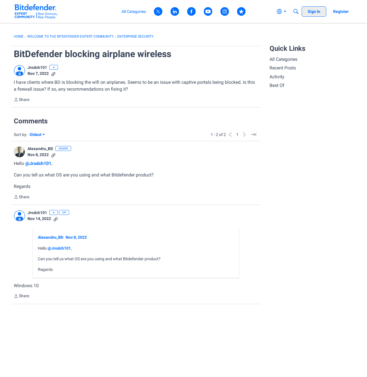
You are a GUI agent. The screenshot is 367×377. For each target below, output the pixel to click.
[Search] (296, 11)
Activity (277, 76)
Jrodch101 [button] (37, 67)
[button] (19, 70)
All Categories (283, 59)
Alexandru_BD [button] (40, 148)
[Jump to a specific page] (253, 134)
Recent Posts (283, 68)
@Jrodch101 (38, 163)
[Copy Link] (53, 74)
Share (21, 100)
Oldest (36, 135)
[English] (36, 11)
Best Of (277, 85)
